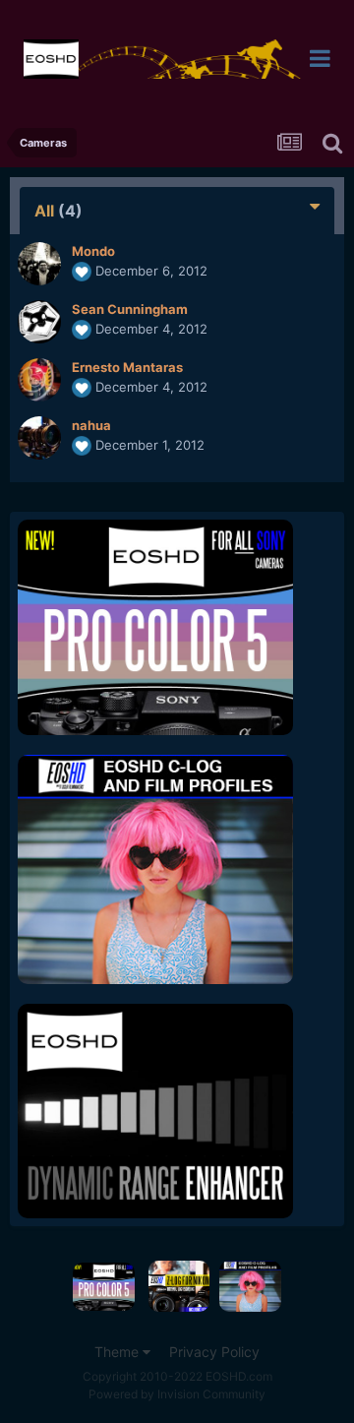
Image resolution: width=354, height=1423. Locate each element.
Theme (118, 1351)
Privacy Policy (214, 1351)
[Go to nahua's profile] (39, 438)
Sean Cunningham (130, 309)
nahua (91, 425)
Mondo (93, 251)
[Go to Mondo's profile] (39, 263)
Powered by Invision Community (177, 1394)
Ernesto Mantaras (127, 367)
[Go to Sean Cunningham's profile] (39, 321)
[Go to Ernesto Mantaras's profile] (39, 380)
